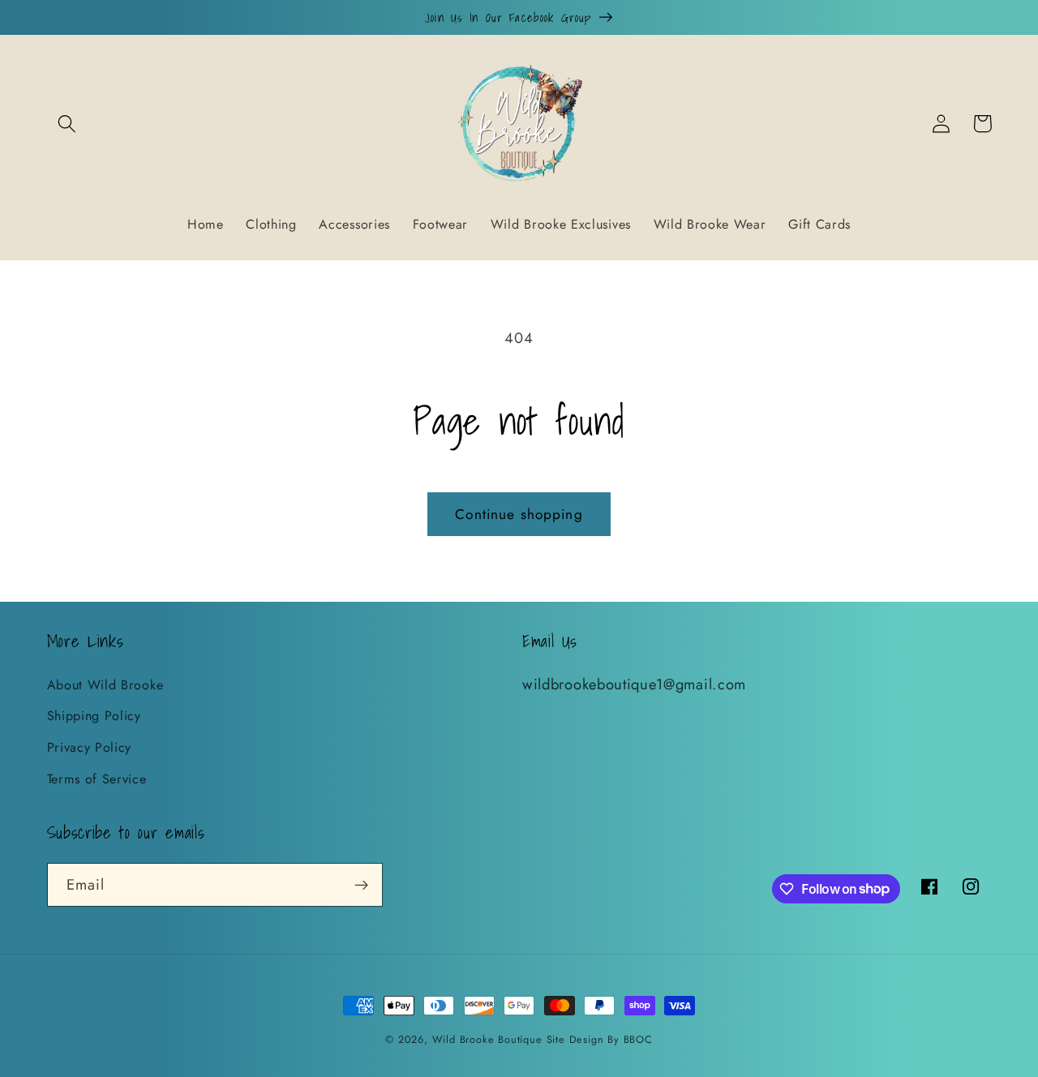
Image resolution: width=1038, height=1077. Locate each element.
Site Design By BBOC (600, 1039)
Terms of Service (97, 779)
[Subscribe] (361, 885)
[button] (67, 123)
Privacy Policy (89, 747)
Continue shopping (519, 514)
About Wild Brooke (105, 685)
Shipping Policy (94, 715)
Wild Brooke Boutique (487, 1039)
